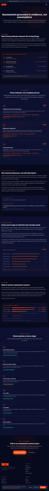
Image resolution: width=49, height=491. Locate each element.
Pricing (26, 471)
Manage (30, 487)
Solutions (27, 465)
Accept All (43, 487)
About (26, 479)
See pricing (31, 452)
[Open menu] (46, 4)
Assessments (28, 467)
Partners (27, 480)
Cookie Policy (13, 487)
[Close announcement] (47, 1)
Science (27, 469)
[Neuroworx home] (3, 4)
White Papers (4, 482)
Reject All (36, 487)
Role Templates (28, 473)
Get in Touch (28, 482)
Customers (3, 479)
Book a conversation (20, 452)
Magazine (3, 480)
